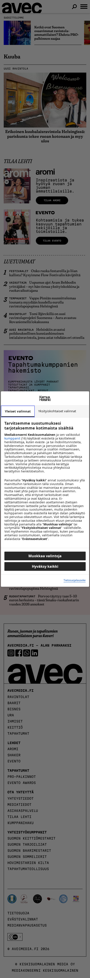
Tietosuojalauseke (75, 580)
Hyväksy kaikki (45, 566)
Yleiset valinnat (18, 411)
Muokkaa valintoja (45, 556)
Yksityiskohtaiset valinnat (57, 411)
